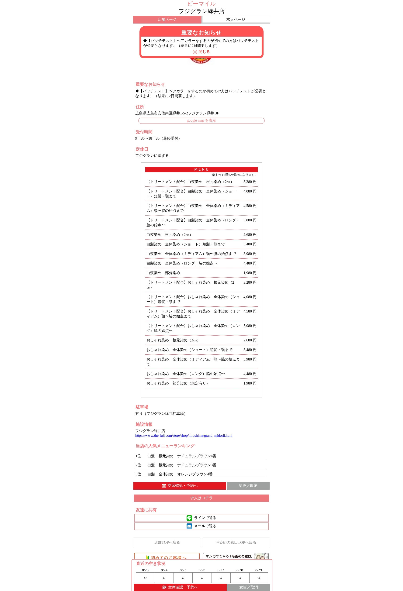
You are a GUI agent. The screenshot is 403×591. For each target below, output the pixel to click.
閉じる (204, 52)
